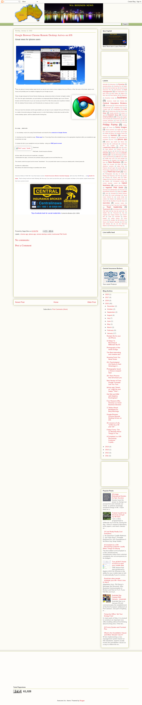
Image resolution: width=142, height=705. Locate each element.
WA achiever (121, 220)
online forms (120, 166)
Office (119, 164)
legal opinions (109, 149)
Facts (117, 120)
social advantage (116, 195)
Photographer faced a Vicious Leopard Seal (114, 371)
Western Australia (114, 222)
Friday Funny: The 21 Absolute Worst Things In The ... (114, 431)
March (109, 327)
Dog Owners (121, 111)
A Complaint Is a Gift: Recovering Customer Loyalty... (114, 439)
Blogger (82, 700)
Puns (110, 179)
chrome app (24, 234)
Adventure (113, 84)
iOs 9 (112, 139)
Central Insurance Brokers (115, 103)
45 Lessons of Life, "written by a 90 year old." (113, 425)
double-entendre (114, 113)
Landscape (115, 143)
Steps (123, 201)
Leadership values (109, 147)
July (108, 318)
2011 (107, 456)
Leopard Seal (120, 149)
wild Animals (106, 223)
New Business (114, 162)
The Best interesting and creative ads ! (114, 353)
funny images (121, 127)
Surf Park (114, 205)
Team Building (123, 205)
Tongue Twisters (115, 214)
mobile (125, 156)
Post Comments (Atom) (60, 309)
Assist (106, 88)
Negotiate (122, 160)
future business (110, 129)
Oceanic (112, 164)
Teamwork (106, 209)
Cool (123, 107)
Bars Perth (106, 93)
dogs (104, 113)
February (110, 330)
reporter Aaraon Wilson (120, 185)
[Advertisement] (114, 63)
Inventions (105, 139)
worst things (119, 225)
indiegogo (113, 137)
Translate (117, 216)
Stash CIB (105, 201)
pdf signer (112, 168)
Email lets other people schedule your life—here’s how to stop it (114, 580)
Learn (125, 147)
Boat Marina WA (114, 95)
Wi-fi (123, 222)
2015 (107, 303)
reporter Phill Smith (114, 187)
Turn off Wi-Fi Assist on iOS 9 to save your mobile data (119, 563)
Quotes (107, 181)
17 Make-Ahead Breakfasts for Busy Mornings (113, 409)
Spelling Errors (121, 199)
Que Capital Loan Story (120, 179)
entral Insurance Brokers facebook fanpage (57, 175)
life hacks (122, 151)
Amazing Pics (117, 86)
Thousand (116, 213)
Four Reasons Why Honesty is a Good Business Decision (114, 403)
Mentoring (111, 156)
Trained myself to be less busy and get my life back (119, 515)
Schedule (113, 193)
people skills (121, 168)
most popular (121, 158)
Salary (119, 191)
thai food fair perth (116, 211)
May (109, 324)
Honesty (105, 135)
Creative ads (106, 109)
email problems (108, 117)
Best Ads (105, 95)
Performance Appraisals (109, 170)
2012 (107, 453)
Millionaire (118, 156)
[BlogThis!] (46, 231)
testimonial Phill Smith (59, 234)
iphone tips (106, 143)
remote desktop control (44, 234)
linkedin (105, 153)
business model (111, 101)
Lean (120, 147)
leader (121, 145)
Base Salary (114, 93)
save (107, 193)
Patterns (105, 168)
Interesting (122, 137)
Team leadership (114, 207)
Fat (104, 122)
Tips (123, 213)
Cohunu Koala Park (119, 105)
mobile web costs (110, 158)
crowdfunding (116, 109)
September (111, 312)
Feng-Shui (110, 122)
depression (113, 111)
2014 (107, 447)
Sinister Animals (122, 193)
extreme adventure (108, 120)
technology (116, 209)
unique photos (115, 218)
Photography (108, 174)
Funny (110, 127)
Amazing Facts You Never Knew (113, 358)
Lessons (105, 151)
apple (125, 86)
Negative (114, 160)
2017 (107, 297)
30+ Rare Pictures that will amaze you (114, 376)
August (109, 315)
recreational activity (118, 181)
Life (116, 151)
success (106, 203)
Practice (107, 177)
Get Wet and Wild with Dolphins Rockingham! (113, 396)
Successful (106, 205)
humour (114, 135)
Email (123, 115)
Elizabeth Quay (112, 115)
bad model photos (120, 91)
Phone (125, 172)
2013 (107, 449)
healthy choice (121, 133)
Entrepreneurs (116, 118)
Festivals (117, 122)
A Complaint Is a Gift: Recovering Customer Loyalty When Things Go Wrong (114, 546)
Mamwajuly (119, 154)
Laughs (113, 145)
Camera (122, 101)
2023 (107, 294)
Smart (106, 195)
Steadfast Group (115, 201)
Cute (125, 109)
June (109, 321)
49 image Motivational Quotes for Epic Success (119, 496)
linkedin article (115, 153)
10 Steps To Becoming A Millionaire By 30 (113, 342)
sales (125, 191)
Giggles (119, 129)
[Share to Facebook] (50, 231)
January (110, 333)
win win (115, 223)
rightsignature (113, 189)
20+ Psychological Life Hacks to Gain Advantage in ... (114, 364)
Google (125, 131)
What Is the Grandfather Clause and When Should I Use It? (115, 634)
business (122, 97)
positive (125, 175)
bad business (117, 89)
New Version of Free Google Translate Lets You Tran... (114, 382)
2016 (107, 300)
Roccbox (122, 189)
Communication (107, 107)
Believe (123, 93)
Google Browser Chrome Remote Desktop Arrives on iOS (114, 417)
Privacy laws (116, 177)
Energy (119, 117)
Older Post (91, 302)
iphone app (32, 234)
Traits (109, 216)
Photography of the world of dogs (113, 348)
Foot (123, 122)
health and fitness (109, 133)
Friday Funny (110, 124)
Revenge (105, 189)
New (104, 162)
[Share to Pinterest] (52, 231)
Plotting (105, 175)
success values (119, 203)
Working (111, 225)
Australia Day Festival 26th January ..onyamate (119, 597)
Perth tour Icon (113, 172)
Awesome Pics (107, 89)
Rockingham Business (109, 191)
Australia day (113, 88)
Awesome (122, 88)
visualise (112, 220)
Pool (119, 175)
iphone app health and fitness (115, 141)
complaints (117, 107)
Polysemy (112, 175)
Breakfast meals (109, 98)
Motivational (106, 160)
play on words (120, 174)
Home (56, 302)
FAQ (123, 120)
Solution (112, 199)
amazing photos (107, 86)
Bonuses (124, 95)
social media (120, 197)
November (111, 306)
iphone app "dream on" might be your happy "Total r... (114, 389)
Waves (105, 222)
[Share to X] (48, 231)
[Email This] (44, 231)
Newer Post (19, 302)
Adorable (105, 84)
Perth (119, 170)
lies (111, 151)
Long (112, 154)
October (110, 309)
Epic (124, 118)
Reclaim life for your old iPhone (114, 337)
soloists (105, 199)
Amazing (121, 84)
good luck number (115, 131)
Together (105, 214)
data (106, 111)
